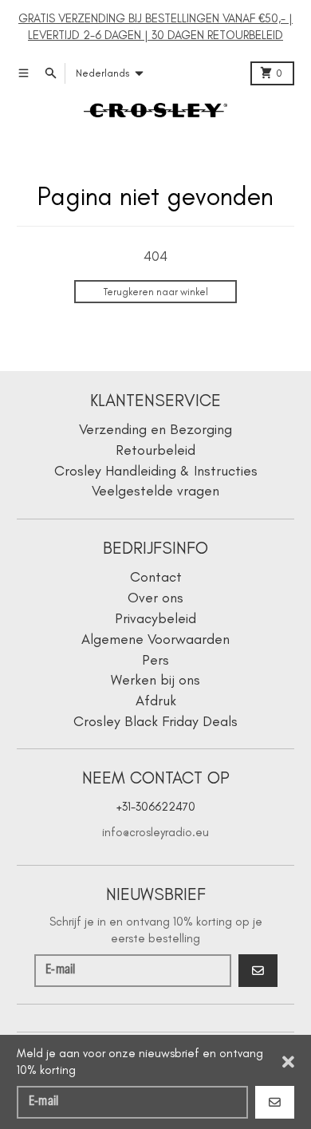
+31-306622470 (155, 806)
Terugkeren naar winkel (156, 292)
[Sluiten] (288, 1062)
